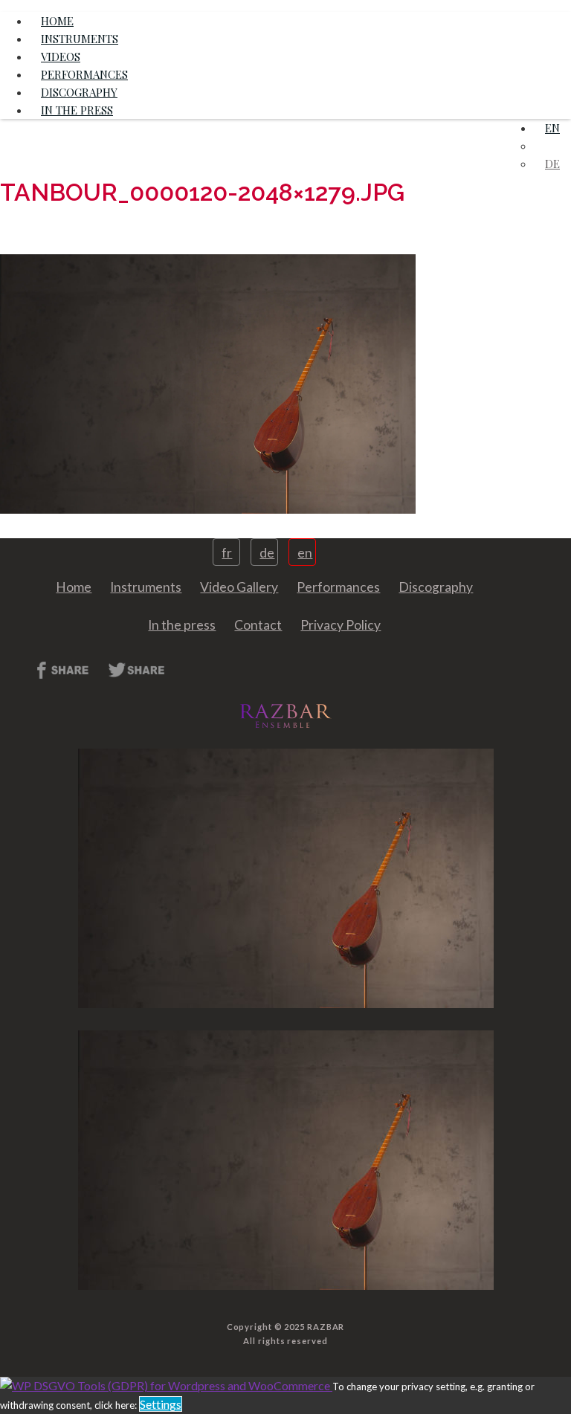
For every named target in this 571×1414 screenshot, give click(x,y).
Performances (338, 587)
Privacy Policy (340, 625)
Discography (436, 587)
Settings (160, 1404)
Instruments (145, 587)
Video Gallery (239, 587)
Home (73, 587)
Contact (258, 625)
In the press (77, 110)
